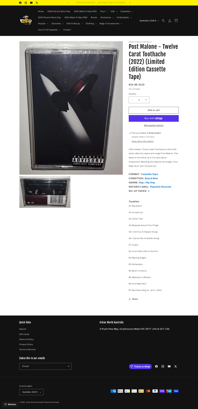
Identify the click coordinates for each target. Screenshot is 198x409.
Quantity (132, 94)
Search (22, 329)
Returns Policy (26, 339)
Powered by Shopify (51, 402)
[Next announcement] (130, 3)
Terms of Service (27, 350)
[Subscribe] (68, 366)
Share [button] (135, 299)
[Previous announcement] (68, 3)
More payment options (153, 125)
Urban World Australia (34, 402)
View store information (143, 141)
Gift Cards (24, 334)
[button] (103, 11)
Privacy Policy (26, 344)
